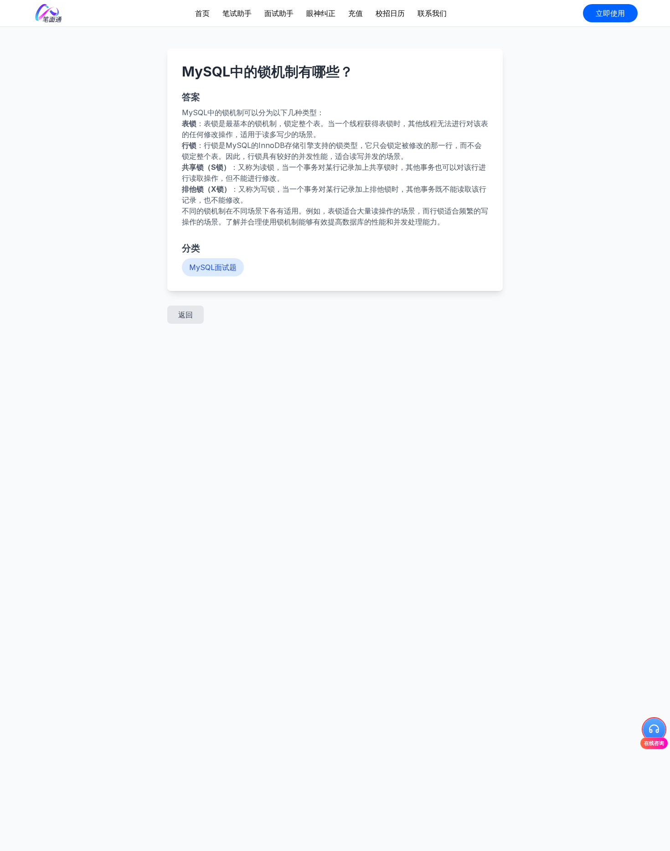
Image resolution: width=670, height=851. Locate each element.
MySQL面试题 (213, 267)
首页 (202, 13)
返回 (185, 314)
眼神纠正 (320, 13)
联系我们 (432, 13)
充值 (355, 13)
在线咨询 (654, 742)
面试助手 (279, 13)
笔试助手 (237, 13)
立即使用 (610, 13)
